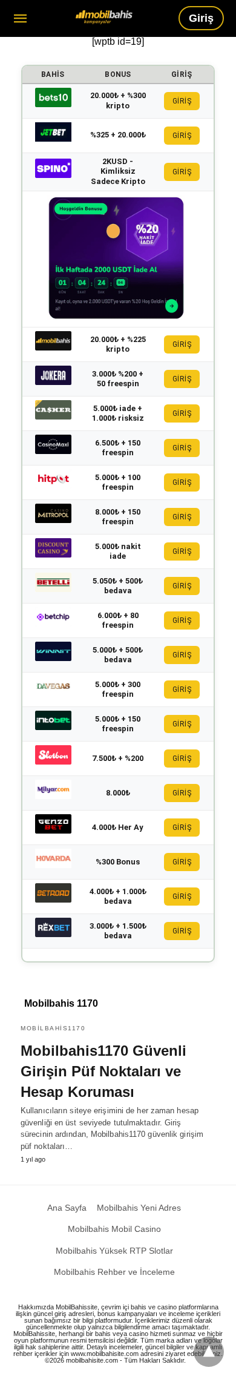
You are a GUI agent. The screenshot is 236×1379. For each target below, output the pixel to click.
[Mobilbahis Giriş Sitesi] (104, 17)
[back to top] (209, 1352)
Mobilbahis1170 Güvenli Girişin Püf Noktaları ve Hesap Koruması (103, 1070)
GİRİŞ (182, 101)
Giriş (201, 18)
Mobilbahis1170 (53, 1028)
